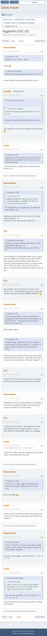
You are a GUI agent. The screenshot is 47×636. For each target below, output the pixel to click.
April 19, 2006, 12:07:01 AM (11, 149)
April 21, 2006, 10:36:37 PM (11, 374)
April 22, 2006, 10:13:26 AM (11, 422)
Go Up (4, 617)
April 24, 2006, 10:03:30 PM (11, 509)
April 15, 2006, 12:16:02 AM (11, 51)
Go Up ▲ (31, 631)
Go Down (5, 41)
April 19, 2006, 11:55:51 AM (11, 235)
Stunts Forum (10, 7)
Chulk (6, 145)
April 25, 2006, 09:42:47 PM (11, 572)
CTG (5, 231)
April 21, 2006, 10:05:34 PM (11, 308)
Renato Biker (9, 47)
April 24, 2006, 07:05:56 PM (11, 475)
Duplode (31, 23)
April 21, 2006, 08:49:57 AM (11, 284)
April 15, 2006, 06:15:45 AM (11, 95)
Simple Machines (29, 633)
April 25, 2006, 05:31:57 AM (11, 537)
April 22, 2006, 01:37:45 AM (11, 398)
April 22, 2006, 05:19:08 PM (11, 445)
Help (14, 631)
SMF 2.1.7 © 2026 (18, 633)
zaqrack (7, 91)
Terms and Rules (22, 631)
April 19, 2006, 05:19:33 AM (11, 187)
